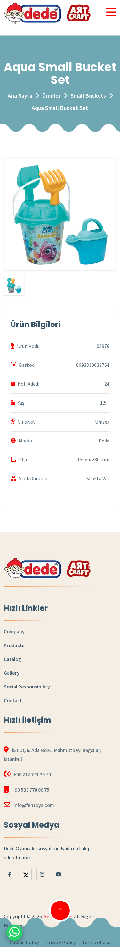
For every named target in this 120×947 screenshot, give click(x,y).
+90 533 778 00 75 (30, 790)
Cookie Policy (24, 942)
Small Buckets (88, 96)
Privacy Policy (60, 942)
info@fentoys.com (33, 805)
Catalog (12, 659)
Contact (13, 700)
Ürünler (51, 96)
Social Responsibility (27, 686)
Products (14, 645)
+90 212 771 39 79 (32, 774)
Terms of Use (96, 942)
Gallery (12, 673)
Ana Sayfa (20, 96)
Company (14, 631)
